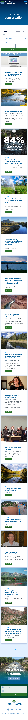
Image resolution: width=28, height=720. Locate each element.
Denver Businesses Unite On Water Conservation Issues (13, 520)
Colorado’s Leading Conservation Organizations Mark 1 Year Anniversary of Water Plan (13, 242)
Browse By (20, 31)
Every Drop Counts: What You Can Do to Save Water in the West (14, 200)
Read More (8, 84)
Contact (4, 713)
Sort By (7, 31)
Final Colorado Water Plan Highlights (13, 448)
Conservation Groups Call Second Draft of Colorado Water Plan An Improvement (13, 631)
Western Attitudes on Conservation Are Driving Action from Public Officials (13, 161)
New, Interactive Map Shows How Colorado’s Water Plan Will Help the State (13, 74)
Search (13, 49)
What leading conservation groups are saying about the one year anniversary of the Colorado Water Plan (13, 281)
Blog (8, 70)
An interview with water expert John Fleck (12, 315)
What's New (10, 237)
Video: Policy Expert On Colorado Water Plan (12, 553)
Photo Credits (12, 713)
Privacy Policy (21, 713)
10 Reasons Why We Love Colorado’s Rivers (13, 489)
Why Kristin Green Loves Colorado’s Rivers (12, 396)
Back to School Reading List (13, 111)
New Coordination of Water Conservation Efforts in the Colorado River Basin (13, 356)
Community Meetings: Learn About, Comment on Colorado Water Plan (13, 592)
